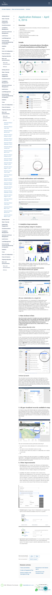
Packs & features (6, 53)
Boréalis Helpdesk (6, 9)
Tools (3, 48)
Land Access (5, 35)
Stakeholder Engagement (5, 22)
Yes (32, 556)
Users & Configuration (7, 51)
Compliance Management (5, 28)
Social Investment (6, 25)
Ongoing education (6, 56)
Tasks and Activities (25, 567)
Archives (28, 9)
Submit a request (33, 559)
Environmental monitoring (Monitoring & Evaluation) (7, 42)
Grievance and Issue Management (7, 32)
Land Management (6, 38)
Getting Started (5, 16)
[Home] (5, 3)
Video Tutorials (5, 18)
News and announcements (18, 9)
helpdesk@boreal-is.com (27, 585)
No (37, 556)
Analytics (4, 46)
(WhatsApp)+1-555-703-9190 (43, 589)
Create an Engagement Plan (26, 570)
